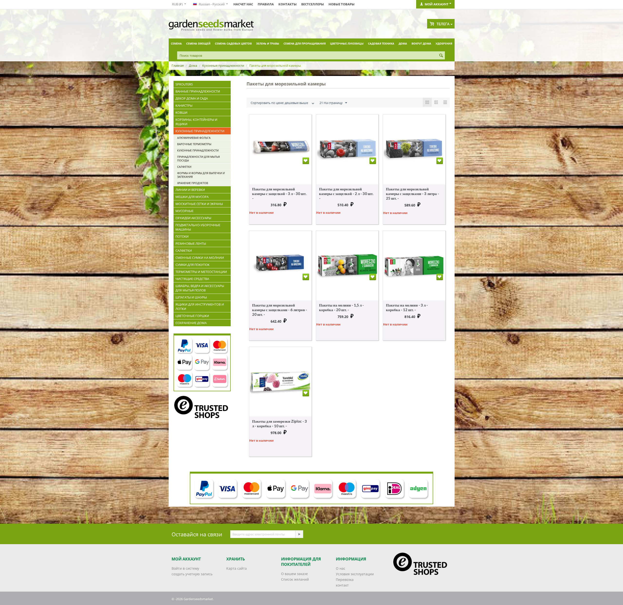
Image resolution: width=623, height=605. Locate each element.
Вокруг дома (421, 43)
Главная (178, 65)
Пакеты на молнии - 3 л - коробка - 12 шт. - (407, 307)
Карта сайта (236, 568)
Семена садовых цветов (233, 43)
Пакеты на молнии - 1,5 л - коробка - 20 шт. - (341, 307)
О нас (340, 568)
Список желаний (295, 579)
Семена (176, 43)
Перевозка (345, 579)
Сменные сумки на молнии (199, 257)
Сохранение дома (191, 323)
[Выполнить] (299, 534)
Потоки (182, 236)
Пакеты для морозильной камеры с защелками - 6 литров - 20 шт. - (279, 309)
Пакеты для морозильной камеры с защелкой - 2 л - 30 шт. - (346, 193)
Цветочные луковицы (347, 43)
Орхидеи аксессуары (193, 218)
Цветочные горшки (192, 316)
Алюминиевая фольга (194, 138)
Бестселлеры (312, 4)
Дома (403, 43)
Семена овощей (198, 43)
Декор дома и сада (191, 98)
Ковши (181, 112)
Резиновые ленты (190, 243)
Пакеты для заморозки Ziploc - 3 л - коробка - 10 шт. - (279, 423)
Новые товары (342, 4)
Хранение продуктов (192, 183)
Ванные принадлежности (197, 91)
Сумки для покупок (192, 264)
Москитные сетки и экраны (199, 204)
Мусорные (184, 211)
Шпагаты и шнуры (191, 297)
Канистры (183, 105)
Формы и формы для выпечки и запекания (201, 174)
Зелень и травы (267, 43)
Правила (266, 4)
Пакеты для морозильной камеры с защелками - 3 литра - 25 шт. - (412, 193)
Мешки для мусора (192, 197)
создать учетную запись (192, 574)
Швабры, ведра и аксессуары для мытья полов (199, 288)
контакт (342, 585)
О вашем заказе (294, 573)
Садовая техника (381, 43)
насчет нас (243, 4)
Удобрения (444, 43)
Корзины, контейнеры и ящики (196, 121)
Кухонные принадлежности (223, 65)
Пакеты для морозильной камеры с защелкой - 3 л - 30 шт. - (279, 193)
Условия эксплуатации (355, 574)
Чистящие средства (192, 279)
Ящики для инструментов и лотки (199, 306)
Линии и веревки (190, 189)
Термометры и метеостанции (201, 272)
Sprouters (184, 84)
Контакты (287, 4)
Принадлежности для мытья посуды (198, 158)
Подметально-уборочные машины (197, 227)
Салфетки (184, 166)
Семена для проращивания (305, 43)
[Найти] (441, 56)
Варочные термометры (194, 144)
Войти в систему (185, 568)
